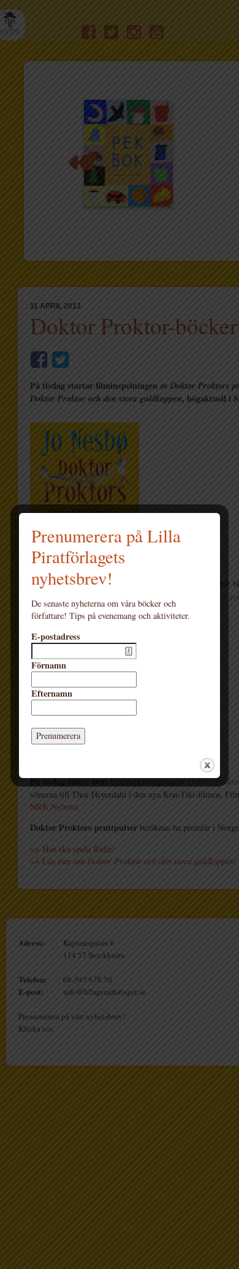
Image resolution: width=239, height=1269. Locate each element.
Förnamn (48, 665)
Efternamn (51, 693)
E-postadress (55, 637)
